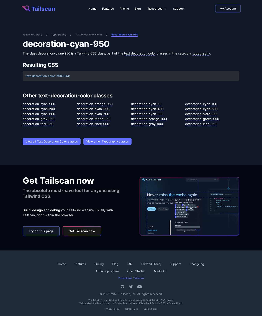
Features (108, 8)
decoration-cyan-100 (201, 104)
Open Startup (136, 271)
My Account (228, 8)
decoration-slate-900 (93, 124)
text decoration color (140, 53)
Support (178, 8)
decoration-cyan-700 (93, 114)
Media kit (160, 271)
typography (201, 53)
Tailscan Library (32, 34)
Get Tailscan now (82, 231)
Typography (58, 34)
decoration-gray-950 (39, 119)
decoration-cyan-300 (93, 109)
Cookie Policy (150, 308)
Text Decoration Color (88, 34)
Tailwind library (151, 264)
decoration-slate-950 (201, 114)
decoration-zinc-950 (201, 124)
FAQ (129, 264)
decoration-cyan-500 (201, 109)
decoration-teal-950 (38, 124)
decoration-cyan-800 (147, 114)
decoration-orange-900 (149, 119)
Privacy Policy (112, 308)
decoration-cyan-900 (39, 104)
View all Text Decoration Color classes (51, 141)
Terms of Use (131, 308)
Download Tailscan (131, 278)
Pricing (124, 8)
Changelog (196, 264)
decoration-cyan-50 (146, 104)
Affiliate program (107, 271)
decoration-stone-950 (94, 119)
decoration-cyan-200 (39, 109)
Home (92, 8)
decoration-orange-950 (95, 104)
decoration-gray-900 (147, 124)
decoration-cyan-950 (124, 34)
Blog (138, 8)
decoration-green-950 (202, 119)
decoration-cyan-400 (147, 109)
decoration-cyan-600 (39, 114)
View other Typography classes (107, 141)
